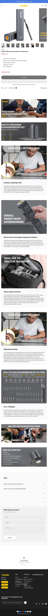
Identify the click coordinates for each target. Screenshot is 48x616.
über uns (26, 577)
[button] (24, 81)
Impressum (26, 582)
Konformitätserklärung (28, 587)
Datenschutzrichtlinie (28, 579)
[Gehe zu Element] (3, 45)
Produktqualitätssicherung (20, 584)
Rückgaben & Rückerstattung (18, 582)
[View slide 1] (21, 565)
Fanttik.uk (4, 587)
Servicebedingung (27, 581)
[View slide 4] (26, 565)
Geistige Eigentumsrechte (27, 585)
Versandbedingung (19, 579)
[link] (37, 574)
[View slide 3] (25, 565)
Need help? (44, 87)
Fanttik (2, 49)
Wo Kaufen (17, 585)
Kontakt (17, 577)
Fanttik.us (4, 584)
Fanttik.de (4, 582)
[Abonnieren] (25, 602)
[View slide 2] (23, 565)
